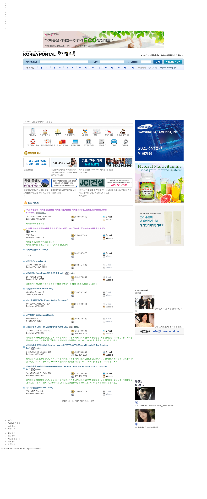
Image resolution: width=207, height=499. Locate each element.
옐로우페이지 (37, 122)
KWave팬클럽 (167, 55)
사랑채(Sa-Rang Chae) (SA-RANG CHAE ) (45, 273)
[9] (83, 401)
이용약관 (12, 436)
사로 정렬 (48, 122)
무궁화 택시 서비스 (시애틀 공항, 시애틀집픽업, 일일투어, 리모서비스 (36, 193)
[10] (86, 401)
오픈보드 (180, 55)
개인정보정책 (13, 439)
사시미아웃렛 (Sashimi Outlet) (39, 388)
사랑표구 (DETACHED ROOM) (39, 289)
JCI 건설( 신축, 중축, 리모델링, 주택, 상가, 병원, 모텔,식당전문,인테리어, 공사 (91, 193)
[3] (69, 401)
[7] (78, 401)
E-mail (109, 217)
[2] (66, 401)
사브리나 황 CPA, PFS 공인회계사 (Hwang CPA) (47, 327)
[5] (73, 401)
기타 (132, 67)
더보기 (138, 293)
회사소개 (12, 433)
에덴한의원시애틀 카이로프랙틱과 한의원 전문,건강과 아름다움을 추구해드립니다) (64, 172)
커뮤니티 (154, 55)
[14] (92, 401)
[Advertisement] (103, 96)
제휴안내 (12, 441)
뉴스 (145, 55)
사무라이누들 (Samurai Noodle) (40, 315)
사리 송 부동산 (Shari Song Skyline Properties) (47, 300)
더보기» (139, 385)
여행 (155, 67)
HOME (27, 122)
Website (109, 219)
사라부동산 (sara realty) (37, 249)
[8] (81, 401)
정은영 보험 (28, 170)
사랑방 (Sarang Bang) (36, 261)
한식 (150, 67)
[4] (71, 401)
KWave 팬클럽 (14, 423)
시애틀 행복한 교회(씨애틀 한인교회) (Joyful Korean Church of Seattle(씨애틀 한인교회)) (65, 228)
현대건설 (109, 170)
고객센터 (12, 444)
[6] (76, 401)
